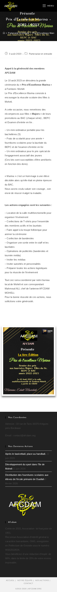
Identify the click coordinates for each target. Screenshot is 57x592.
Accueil (10, 580)
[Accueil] (4, 33)
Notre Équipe (24, 580)
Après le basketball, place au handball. (25, 453)
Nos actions (42, 580)
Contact (28, 583)
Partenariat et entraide (40, 54)
